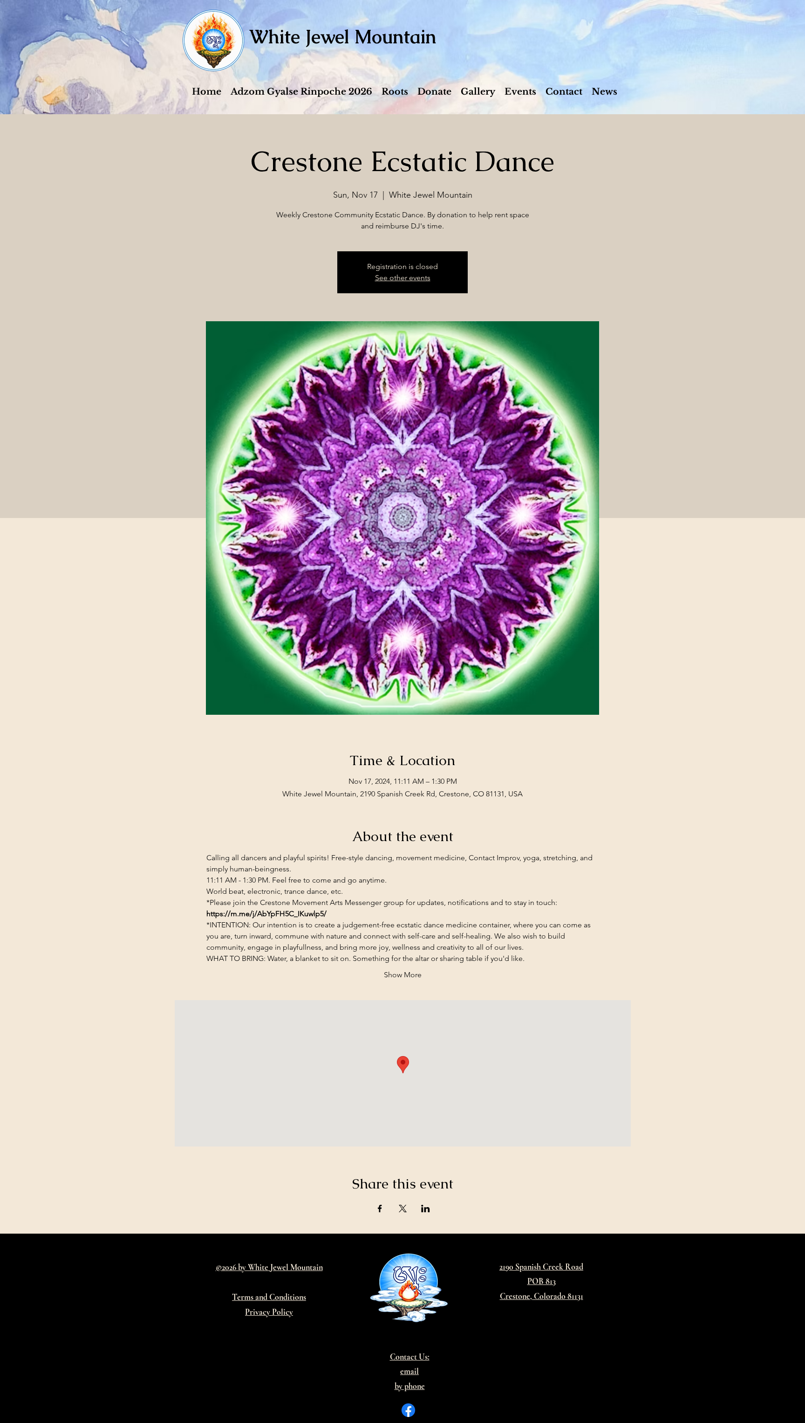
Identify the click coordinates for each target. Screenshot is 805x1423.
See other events (402, 277)
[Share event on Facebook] (379, 1208)
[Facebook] (408, 1410)
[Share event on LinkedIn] (425, 1208)
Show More (403, 974)
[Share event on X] (402, 1208)
